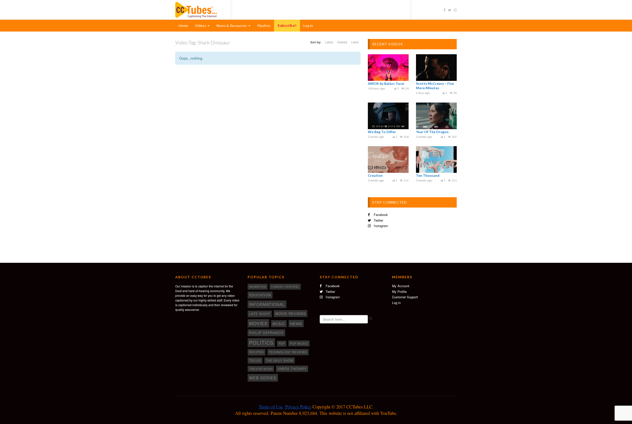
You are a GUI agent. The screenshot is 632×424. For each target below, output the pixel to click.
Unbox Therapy (292, 369)
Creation (375, 175)
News (296, 323)
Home (183, 25)
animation (257, 286)
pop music (299, 343)
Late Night (259, 313)
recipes (256, 352)
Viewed (342, 42)
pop (281, 343)
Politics (261, 342)
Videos (201, 25)
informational (267, 304)
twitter (378, 220)
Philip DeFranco (266, 332)
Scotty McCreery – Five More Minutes (435, 85)
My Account (400, 285)
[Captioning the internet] (199, 9)
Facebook (380, 214)
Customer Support (405, 297)
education (260, 294)
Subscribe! (286, 25)
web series (262, 378)
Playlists (264, 25)
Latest (329, 42)
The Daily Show (279, 360)
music (279, 323)
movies (258, 323)
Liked (354, 42)
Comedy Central (285, 286)
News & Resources (232, 25)
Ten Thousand (427, 175)
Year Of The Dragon (432, 132)
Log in (308, 25)
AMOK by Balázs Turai (386, 83)
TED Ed (255, 360)
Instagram (380, 225)
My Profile (399, 291)
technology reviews (288, 352)
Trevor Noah (261, 369)
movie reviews (290, 313)
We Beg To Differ (382, 132)
